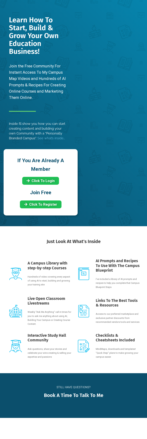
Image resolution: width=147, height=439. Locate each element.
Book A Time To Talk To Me (73, 395)
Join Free (40, 192)
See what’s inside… (51, 138)
